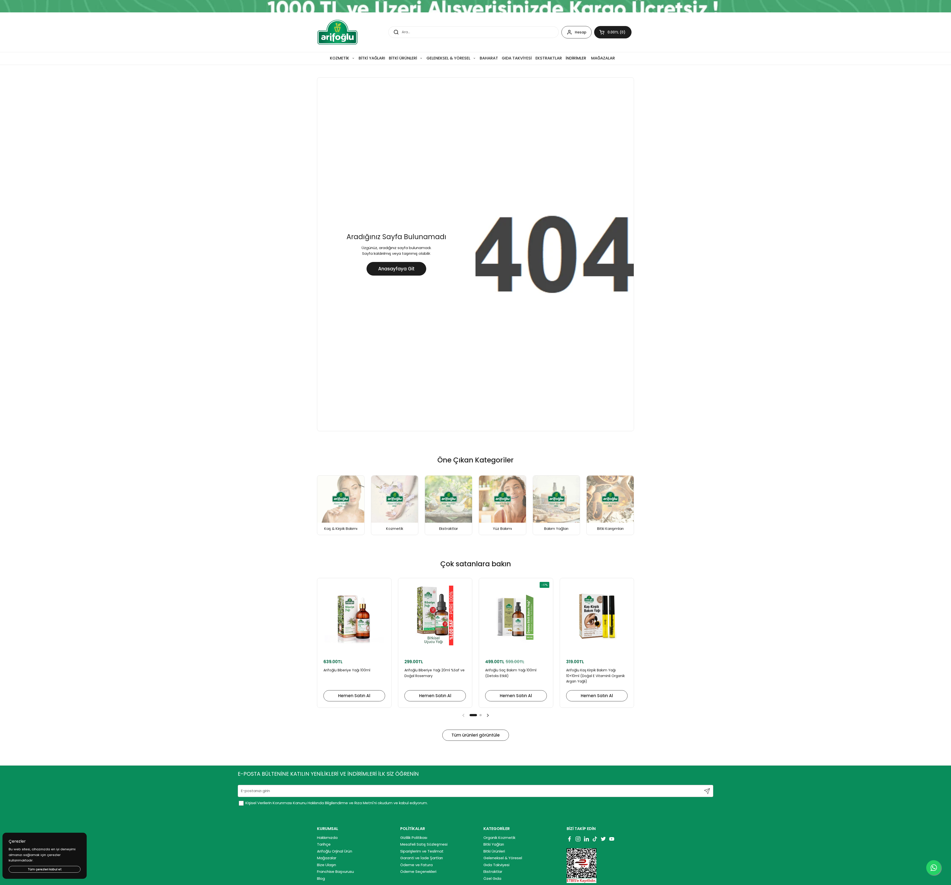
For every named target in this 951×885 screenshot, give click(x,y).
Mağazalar (326, 857)
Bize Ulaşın (326, 864)
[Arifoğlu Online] (337, 32)
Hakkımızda (327, 837)
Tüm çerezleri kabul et (45, 869)
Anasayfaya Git (396, 268)
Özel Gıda (492, 878)
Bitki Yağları (493, 844)
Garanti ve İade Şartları (421, 857)
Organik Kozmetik (499, 837)
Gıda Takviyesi (496, 864)
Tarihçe (324, 844)
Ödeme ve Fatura (416, 864)
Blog (321, 878)
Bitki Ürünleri (494, 851)
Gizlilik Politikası (413, 837)
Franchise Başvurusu (335, 871)
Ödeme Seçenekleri (418, 871)
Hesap (580, 32)
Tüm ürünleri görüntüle (475, 735)
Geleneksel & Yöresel (502, 857)
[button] (613, 32)
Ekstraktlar (492, 871)
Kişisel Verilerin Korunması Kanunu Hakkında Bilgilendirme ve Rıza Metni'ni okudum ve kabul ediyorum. (336, 802)
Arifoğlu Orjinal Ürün (334, 851)
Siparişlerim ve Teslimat (422, 851)
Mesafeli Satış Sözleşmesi (424, 844)
